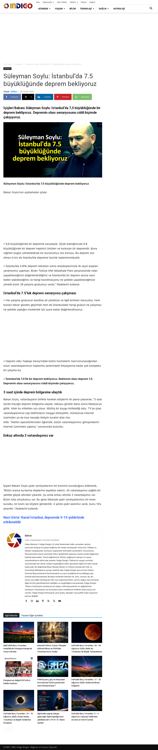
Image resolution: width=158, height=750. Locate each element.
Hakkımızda (47, 2)
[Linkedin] (38, 601)
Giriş (38, 2)
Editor (14, 91)
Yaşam (59, 8)
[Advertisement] (79, 37)
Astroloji (119, 8)
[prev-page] (5, 729)
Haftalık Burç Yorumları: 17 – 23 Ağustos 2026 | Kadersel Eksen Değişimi (86, 682)
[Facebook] (27, 601)
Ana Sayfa (7, 64)
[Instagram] (32, 601)
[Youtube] (60, 601)
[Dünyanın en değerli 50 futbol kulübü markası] (18, 667)
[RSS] (49, 601)
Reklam (73, 2)
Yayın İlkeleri (62, 2)
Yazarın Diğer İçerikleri (32, 615)
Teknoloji (86, 8)
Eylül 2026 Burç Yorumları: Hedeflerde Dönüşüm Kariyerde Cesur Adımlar (17, 648)
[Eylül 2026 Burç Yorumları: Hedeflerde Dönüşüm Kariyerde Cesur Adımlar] (18, 632)
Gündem (43, 8)
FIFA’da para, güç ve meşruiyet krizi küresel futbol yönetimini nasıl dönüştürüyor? (51, 682)
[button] (151, 8)
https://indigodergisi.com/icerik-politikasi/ (42, 540)
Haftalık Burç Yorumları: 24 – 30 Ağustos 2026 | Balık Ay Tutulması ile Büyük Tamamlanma (86, 648)
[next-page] (10, 729)
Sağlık (102, 8)
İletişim (84, 2)
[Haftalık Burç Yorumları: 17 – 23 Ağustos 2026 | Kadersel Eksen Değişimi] (86, 666)
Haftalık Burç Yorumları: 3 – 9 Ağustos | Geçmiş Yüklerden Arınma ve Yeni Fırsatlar (85, 716)
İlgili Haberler (11, 615)
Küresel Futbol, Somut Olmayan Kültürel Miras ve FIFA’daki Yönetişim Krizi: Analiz (51, 648)
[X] (55, 601)
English (92, 2)
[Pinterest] (44, 601)
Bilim (73, 8)
